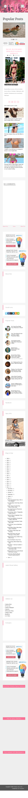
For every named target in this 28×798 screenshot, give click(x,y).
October (9, 507)
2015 (8, 494)
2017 (8, 490)
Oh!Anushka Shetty (9, 625)
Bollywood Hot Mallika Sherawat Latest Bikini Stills (14, 563)
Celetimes (7, 624)
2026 (8, 473)
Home (14, 241)
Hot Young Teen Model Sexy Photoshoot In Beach (17, 342)
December (10, 503)
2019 (8, 486)
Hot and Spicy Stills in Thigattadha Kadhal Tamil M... (14, 528)
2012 (8, 500)
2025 (8, 475)
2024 (8, 477)
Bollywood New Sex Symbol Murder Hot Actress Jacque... (15, 566)
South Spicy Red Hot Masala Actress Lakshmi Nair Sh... (13, 569)
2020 (8, 484)
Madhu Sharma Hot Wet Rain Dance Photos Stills (13, 521)
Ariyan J (10, 70)
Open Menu (22, 6)
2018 (8, 488)
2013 (8, 498)
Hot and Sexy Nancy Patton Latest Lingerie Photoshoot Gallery (16, 371)
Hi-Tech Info (7, 620)
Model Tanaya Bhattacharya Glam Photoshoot (15, 364)
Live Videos (7, 630)
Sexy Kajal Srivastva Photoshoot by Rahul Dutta (14, 524)
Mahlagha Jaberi (8, 444)
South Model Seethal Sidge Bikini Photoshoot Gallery (16, 357)
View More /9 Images (11, 99)
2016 (8, 492)
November (10, 505)
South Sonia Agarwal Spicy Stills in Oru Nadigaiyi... (15, 515)
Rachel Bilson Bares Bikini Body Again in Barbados (14, 66)
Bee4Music (7, 629)
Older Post (23, 241)
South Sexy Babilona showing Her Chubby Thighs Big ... (14, 534)
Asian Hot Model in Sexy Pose (14, 554)
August (9, 511)
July (9, 513)
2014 (8, 496)
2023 (8, 479)
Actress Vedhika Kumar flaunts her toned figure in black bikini (16, 399)
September (10, 509)
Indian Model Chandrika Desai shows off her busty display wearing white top (16, 392)
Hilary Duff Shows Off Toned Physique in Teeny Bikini (13, 549)
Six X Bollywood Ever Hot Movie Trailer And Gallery (16, 378)
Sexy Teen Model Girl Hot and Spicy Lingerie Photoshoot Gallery (16, 349)
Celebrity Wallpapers (9, 622)
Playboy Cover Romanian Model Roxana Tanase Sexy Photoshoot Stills (16, 385)
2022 (8, 481)
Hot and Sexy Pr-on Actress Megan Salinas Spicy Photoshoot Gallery (16, 407)
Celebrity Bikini (8, 619)
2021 (8, 483)
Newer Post (5, 241)
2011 (8, 502)
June (9, 572)
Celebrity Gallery (8, 627)
